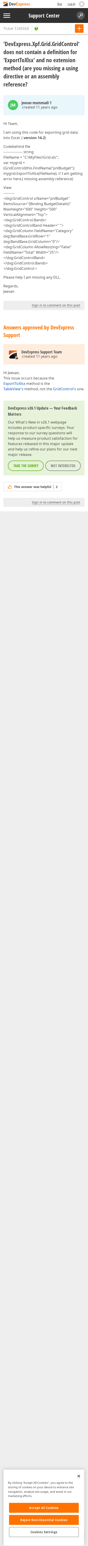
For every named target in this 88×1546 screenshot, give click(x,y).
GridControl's (64, 388)
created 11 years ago (40, 107)
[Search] (80, 15)
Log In (71, 4)
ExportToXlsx (14, 383)
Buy (59, 4)
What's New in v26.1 (33, 422)
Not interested (63, 465)
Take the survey (25, 465)
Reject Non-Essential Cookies (43, 1520)
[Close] (79, 1476)
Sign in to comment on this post (56, 305)
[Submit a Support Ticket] (79, 28)
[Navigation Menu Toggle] (7, 15)
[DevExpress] (17, 4)
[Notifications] (82, 4)
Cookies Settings (44, 1532)
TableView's (13, 388)
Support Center (44, 15)
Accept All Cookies (44, 1508)
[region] (43, 1507)
